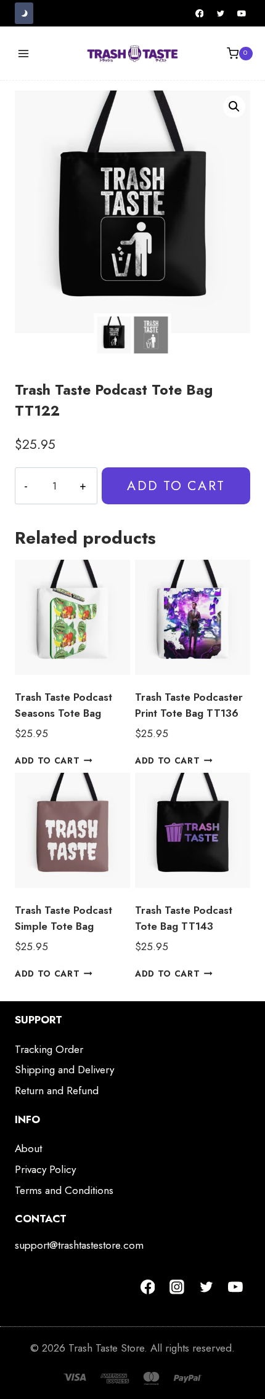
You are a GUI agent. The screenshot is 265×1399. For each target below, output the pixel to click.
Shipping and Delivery (64, 1069)
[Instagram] (177, 1287)
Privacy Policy (45, 1169)
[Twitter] (220, 13)
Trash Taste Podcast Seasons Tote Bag (63, 705)
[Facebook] (199, 13)
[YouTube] (241, 13)
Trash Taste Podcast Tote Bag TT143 (183, 918)
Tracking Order (49, 1049)
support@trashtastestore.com (79, 1245)
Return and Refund (57, 1090)
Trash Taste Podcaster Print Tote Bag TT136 (189, 705)
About (28, 1148)
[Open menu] (23, 53)
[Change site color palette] (24, 13)
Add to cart (175, 485)
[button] (234, 106)
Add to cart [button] (47, 760)
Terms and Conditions (64, 1190)
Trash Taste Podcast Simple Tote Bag (63, 918)
